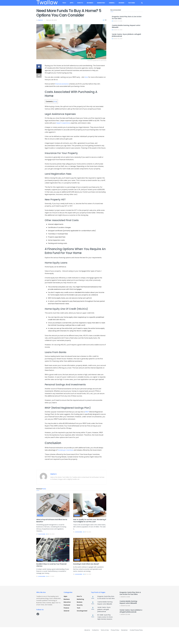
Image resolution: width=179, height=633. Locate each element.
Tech (64, 3)
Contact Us (95, 630)
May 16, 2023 (87, 574)
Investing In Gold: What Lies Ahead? (86, 564)
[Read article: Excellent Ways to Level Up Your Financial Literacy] (52, 550)
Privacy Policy (115, 630)
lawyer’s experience (63, 123)
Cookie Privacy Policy (136, 630)
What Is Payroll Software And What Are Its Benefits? (51, 520)
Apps (71, 3)
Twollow (47, 3)
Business (90, 3)
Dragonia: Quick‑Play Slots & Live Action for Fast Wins (130, 593)
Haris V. (40, 20)
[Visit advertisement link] (71, 466)
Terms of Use (105, 630)
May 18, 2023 (87, 532)
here (86, 77)
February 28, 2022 (51, 20)
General (112, 3)
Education (67, 602)
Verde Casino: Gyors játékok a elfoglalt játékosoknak (103, 609)
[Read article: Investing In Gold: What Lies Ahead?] (89, 550)
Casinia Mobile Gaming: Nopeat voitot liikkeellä (128, 602)
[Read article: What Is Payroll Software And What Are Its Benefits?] (52, 505)
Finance (40, 515)
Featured (131, 3)
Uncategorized (82, 611)
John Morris (78, 532)
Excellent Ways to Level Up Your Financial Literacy (51, 565)
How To (80, 3)
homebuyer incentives (65, 450)
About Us (87, 630)
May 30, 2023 (50, 534)
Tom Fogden (41, 534)
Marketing (101, 3)
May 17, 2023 (50, 576)
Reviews (121, 3)
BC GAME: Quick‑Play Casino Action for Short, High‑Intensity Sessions (105, 617)
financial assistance (62, 84)
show (55, 101)
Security (80, 605)
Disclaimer (124, 630)
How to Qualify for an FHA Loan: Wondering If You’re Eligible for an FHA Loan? (89, 520)
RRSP (87, 412)
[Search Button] (142, 3)
